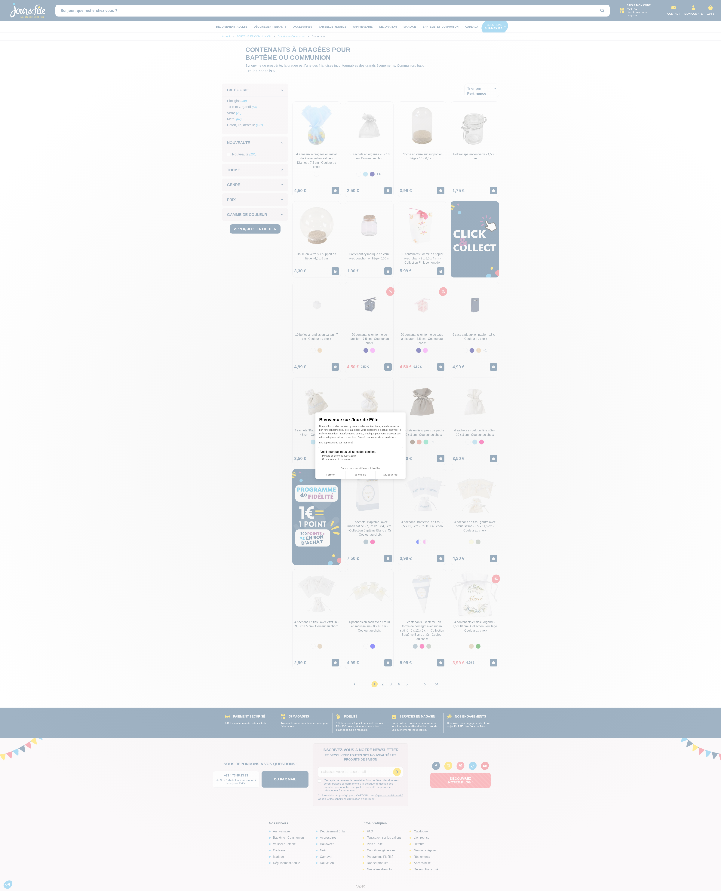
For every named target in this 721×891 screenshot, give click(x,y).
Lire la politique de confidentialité (336, 442)
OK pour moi (390, 474)
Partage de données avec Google (339, 456)
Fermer (330, 474)
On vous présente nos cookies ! (338, 459)
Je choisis (360, 474)
